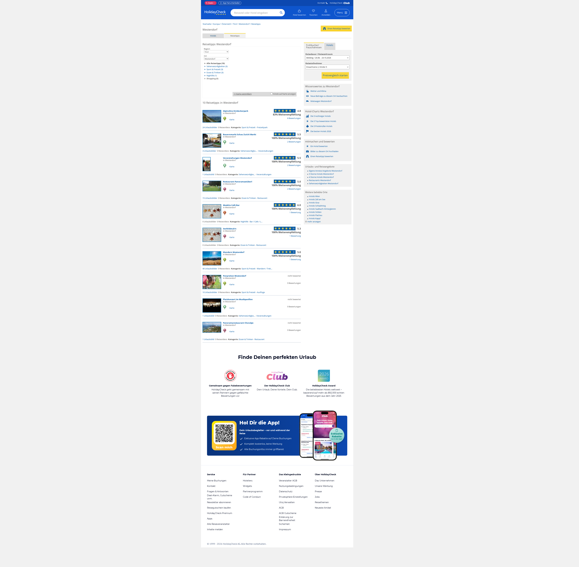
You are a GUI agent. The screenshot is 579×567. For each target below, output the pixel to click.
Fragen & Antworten (217, 491)
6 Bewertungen (294, 118)
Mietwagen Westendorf (320, 101)
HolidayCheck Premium (219, 513)
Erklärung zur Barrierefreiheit (287, 519)
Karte (231, 119)
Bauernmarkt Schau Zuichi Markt (239, 134)
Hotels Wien (314, 196)
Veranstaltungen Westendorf (237, 158)
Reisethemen (322, 502)
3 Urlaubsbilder (209, 151)
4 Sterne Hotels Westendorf (321, 177)
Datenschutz (285, 491)
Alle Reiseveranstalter (218, 524)
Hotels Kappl (314, 218)
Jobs (317, 497)
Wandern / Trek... (264, 268)
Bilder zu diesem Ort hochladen (324, 151)
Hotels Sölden (315, 212)
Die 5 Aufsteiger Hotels (320, 116)
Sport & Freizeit (248, 127)
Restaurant (262, 198)
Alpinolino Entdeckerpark (235, 111)
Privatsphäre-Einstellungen (293, 497)
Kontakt (321, 3)
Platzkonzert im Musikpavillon (238, 299)
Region (207, 48)
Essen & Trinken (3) (215, 72)
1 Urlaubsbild (208, 174)
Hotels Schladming (317, 205)
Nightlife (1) (212, 75)
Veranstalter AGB (288, 480)
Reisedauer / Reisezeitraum (319, 54)
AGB (281, 507)
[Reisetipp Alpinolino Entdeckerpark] (211, 121)
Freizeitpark (262, 127)
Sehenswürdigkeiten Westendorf (323, 183)
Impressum (285, 529)
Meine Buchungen (216, 480)
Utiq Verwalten (287, 502)
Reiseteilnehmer (313, 63)
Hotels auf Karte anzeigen (284, 94)
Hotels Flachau (315, 215)
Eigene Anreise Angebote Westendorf (325, 170)
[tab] (314, 46)
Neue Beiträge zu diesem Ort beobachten (328, 96)
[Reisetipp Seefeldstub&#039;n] (211, 241)
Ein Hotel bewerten (319, 146)
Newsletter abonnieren (219, 502)
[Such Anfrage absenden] (281, 12)
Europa (216, 24)
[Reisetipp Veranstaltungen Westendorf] (206, 170)
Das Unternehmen (324, 480)
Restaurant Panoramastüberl (237, 181)
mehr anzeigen (314, 221)
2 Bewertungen (294, 141)
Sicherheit (284, 524)
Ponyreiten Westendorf (234, 275)
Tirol (235, 24)
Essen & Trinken (249, 198)
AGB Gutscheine (287, 513)
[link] (299, 12)
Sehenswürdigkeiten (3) (217, 66)
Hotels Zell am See (317, 199)
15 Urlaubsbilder (209, 198)
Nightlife (244, 221)
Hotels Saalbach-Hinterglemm (322, 209)
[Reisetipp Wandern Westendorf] (211, 264)
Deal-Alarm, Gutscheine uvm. (219, 497)
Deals (209, 3)
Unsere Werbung (324, 486)
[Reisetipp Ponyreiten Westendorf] (211, 288)
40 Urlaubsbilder (209, 268)
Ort (205, 56)
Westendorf (244, 24)
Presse (318, 491)
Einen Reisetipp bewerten (338, 28)
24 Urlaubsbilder (209, 127)
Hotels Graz (314, 202)
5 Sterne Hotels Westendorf (321, 174)
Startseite (207, 24)
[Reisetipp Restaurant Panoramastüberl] (211, 190)
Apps (209, 518)
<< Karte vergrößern (243, 94)
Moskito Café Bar (231, 205)
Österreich (226, 24)
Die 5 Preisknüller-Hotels (321, 126)
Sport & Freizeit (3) (215, 69)
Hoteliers (247, 480)
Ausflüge (261, 292)
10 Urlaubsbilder (209, 292)
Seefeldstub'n (229, 228)
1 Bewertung (295, 212)
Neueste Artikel (323, 507)
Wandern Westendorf (233, 252)
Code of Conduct (252, 497)
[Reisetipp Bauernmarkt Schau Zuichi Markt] (211, 147)
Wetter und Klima (318, 91)
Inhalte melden (215, 529)
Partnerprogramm (253, 491)
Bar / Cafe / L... (256, 221)
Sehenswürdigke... (249, 151)
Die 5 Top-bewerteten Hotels (323, 121)
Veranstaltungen (265, 151)
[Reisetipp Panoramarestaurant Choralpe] (211, 332)
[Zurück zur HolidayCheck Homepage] (215, 12)
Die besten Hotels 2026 (320, 131)
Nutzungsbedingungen (291, 486)
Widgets (247, 486)
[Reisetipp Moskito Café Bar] (211, 217)
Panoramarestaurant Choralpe (238, 322)
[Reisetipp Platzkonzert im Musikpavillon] (211, 311)
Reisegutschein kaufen (219, 507)
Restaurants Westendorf (320, 180)
